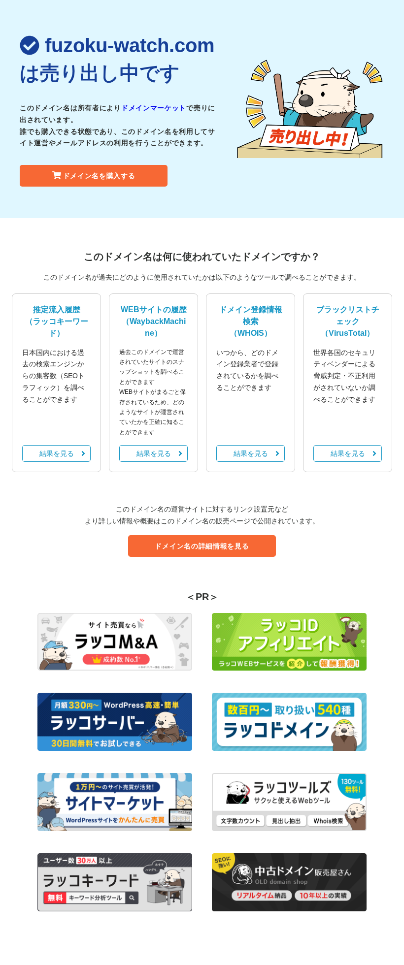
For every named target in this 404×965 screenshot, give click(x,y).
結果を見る (56, 453)
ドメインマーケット (153, 108)
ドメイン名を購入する (99, 176)
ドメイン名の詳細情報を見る (202, 546)
